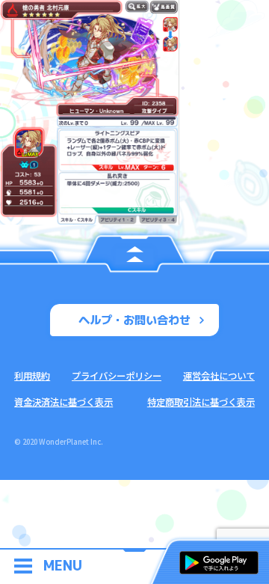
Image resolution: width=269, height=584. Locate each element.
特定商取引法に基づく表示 (201, 402)
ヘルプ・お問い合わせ (134, 319)
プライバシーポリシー (116, 376)
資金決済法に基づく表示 (63, 402)
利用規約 (32, 376)
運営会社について (219, 376)
